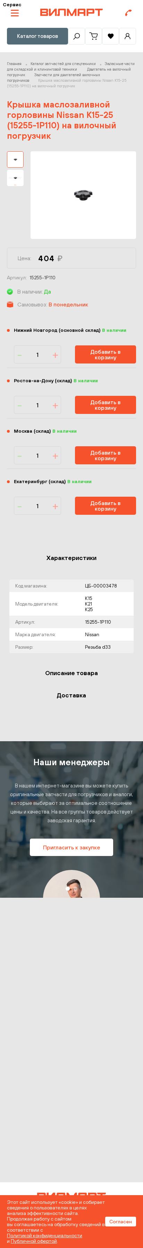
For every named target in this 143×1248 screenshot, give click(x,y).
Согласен (120, 1221)
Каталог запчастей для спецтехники (63, 64)
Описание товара (71, 673)
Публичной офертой (34, 1241)
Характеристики (71, 557)
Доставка (71, 695)
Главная (14, 64)
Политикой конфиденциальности (44, 1235)
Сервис (12, 4)
